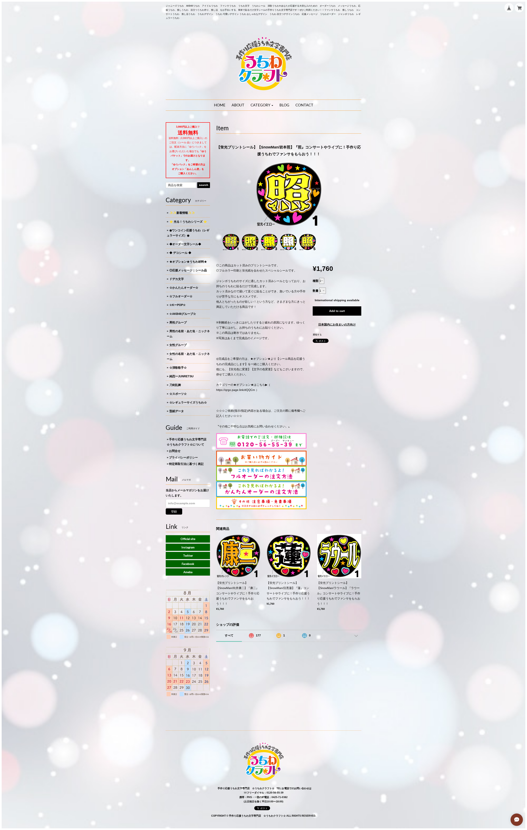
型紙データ (176, 411)
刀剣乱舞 (175, 385)
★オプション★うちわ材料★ (188, 261)
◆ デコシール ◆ (180, 252)
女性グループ (178, 345)
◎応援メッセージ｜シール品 (188, 270)
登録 (174, 511)
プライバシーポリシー (183, 457)
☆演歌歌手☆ (178, 367)
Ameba (187, 572)
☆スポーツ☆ (178, 393)
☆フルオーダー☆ (180, 296)
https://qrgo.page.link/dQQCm (235, 389)
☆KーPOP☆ (177, 305)
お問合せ (175, 451)
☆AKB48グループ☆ (182, 313)
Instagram (188, 547)
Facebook (188, 563)
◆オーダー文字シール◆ (185, 244)
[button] (261, 105)
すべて (229, 635)
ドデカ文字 (176, 279)
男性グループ (178, 322)
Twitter (188, 555)
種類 (315, 280)
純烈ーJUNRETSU (181, 376)
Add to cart (337, 311)
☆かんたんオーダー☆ (183, 287)
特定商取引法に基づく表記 (186, 464)
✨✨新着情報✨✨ (182, 212)
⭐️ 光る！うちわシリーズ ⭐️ (188, 221)
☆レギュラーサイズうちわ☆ (188, 402)
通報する (317, 334)
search (203, 185)
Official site (188, 539)
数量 (315, 290)
